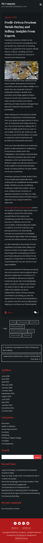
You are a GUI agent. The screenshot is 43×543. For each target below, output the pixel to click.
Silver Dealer (15, 335)
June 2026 (6, 376)
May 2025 (5, 402)
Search (5, 450)
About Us (14, 528)
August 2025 (6, 396)
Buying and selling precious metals (18, 207)
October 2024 (7, 411)
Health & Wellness (8, 426)
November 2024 (8, 408)
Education (6, 423)
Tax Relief (5, 441)
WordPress (20, 535)
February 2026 (7, 385)
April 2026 (5, 382)
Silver (31, 331)
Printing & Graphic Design (11, 438)
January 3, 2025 (11, 17)
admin (9, 312)
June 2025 (6, 399)
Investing (5, 432)
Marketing (5, 435)
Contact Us (26, 528)
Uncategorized (7, 444)
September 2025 (8, 393)
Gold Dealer (23, 322)
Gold (13, 322)
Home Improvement (9, 429)
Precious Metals (17, 326)
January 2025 (7, 405)
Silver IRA (27, 335)
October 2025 (7, 391)
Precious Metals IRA (18, 331)
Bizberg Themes (21, 538)
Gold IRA (34, 322)
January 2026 (7, 388)
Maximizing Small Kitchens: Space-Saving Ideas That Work (22, 357)
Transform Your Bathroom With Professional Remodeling (20, 349)
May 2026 (5, 379)
